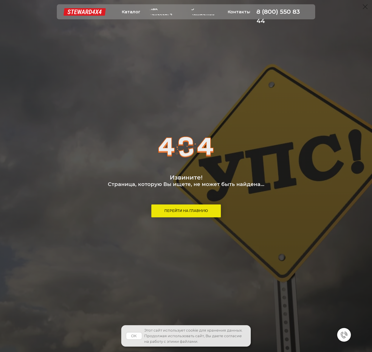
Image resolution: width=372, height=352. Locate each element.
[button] (131, 12)
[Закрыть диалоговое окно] (365, 6)
